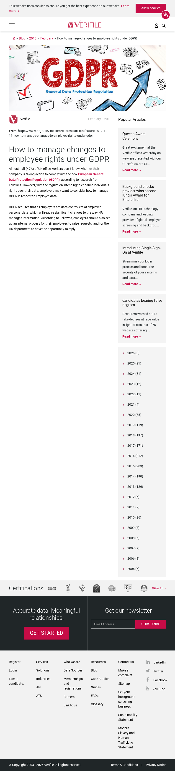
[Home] (13, 38)
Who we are (72, 662)
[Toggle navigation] (12, 25)
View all (157, 588)
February (46, 38)
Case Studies (100, 679)
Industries (43, 679)
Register (15, 662)
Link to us (70, 705)
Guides (96, 687)
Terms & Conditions (124, 765)
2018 (32, 38)
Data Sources (73, 670)
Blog (22, 38)
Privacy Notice (156, 765)
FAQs (94, 696)
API (38, 687)
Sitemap (124, 683)
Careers (69, 697)
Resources (98, 662)
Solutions (42, 670)
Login (13, 670)
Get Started (46, 633)
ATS (39, 696)
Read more (130, 170)
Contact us (126, 662)
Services (42, 662)
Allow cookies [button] (150, 8)
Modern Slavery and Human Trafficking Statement (126, 737)
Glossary (97, 704)
